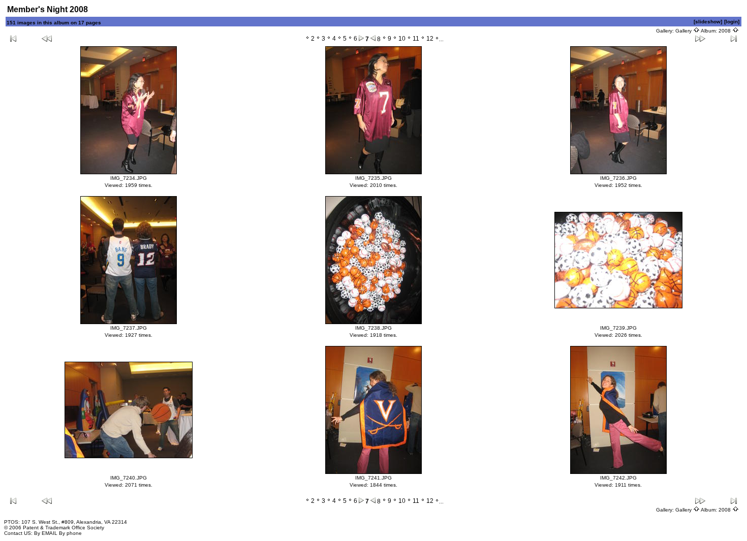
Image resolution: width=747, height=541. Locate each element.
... (441, 39)
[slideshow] (708, 21)
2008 (725, 31)
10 (402, 38)
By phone (70, 533)
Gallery (684, 31)
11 (416, 38)
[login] (731, 21)
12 (429, 38)
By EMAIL (45, 533)
